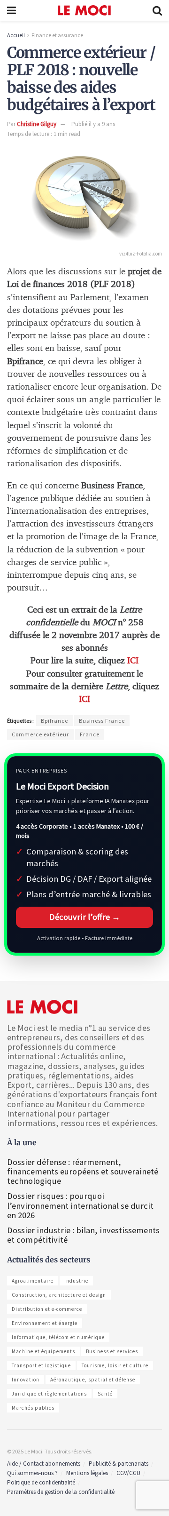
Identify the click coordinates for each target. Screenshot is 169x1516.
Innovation (25, 1379)
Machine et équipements (43, 1351)
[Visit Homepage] (84, 10)
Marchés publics (33, 1407)
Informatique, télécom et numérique (58, 1337)
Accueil (16, 35)
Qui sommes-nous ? (32, 1473)
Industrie (76, 1280)
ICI (132, 660)
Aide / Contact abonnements (43, 1464)
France (90, 734)
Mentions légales (87, 1473)
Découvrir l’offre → (84, 916)
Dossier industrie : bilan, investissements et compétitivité (83, 1235)
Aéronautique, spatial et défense (92, 1379)
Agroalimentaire (33, 1280)
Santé (105, 1393)
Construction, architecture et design (59, 1295)
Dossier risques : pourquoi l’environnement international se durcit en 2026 (80, 1205)
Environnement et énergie (44, 1323)
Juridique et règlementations (49, 1393)
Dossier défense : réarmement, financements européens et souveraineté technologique (82, 1171)
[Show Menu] (11, 10)
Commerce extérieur (40, 734)
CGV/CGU (128, 1473)
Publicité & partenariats (118, 1464)
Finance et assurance (57, 35)
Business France (102, 720)
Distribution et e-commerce (47, 1309)
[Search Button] (157, 10)
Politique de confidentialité (41, 1482)
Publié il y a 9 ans (93, 124)
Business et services (112, 1351)
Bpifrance (54, 720)
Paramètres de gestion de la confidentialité (61, 1492)
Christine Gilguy (36, 124)
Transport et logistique (41, 1365)
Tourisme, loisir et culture (115, 1365)
